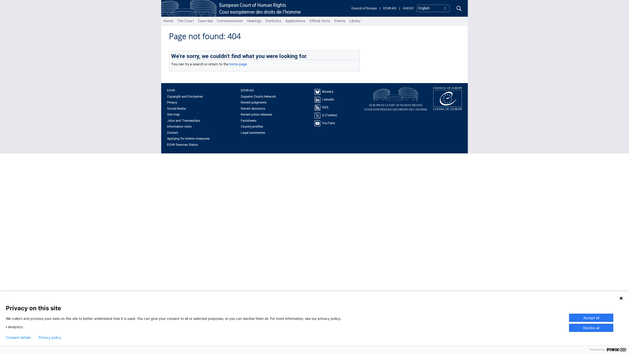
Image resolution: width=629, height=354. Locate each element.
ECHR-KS (389, 8)
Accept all (591, 318)
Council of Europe (364, 8)
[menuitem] (168, 21)
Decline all (591, 328)
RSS (325, 107)
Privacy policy (50, 337)
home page (238, 64)
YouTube (328, 123)
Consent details (18, 337)
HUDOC (408, 8)
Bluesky (327, 92)
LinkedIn (328, 100)
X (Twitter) (329, 115)
